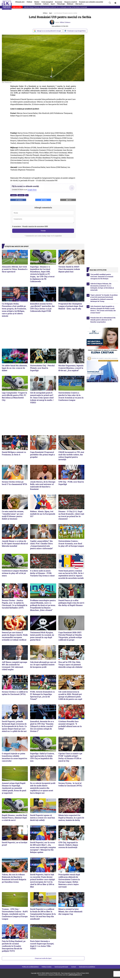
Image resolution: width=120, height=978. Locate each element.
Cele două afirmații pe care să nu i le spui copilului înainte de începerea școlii (43, 664)
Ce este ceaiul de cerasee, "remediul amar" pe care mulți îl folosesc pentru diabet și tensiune (13, 515)
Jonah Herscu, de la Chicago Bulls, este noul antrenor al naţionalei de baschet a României (42, 485)
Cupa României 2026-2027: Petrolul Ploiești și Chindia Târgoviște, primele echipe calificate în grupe (70, 636)
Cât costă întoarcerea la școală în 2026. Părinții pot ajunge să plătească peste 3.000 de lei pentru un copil (70, 695)
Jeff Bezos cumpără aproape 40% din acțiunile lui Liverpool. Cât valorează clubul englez (14, 666)
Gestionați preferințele (61, 967)
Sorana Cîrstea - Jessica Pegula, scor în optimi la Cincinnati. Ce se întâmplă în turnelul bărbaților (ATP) (14, 604)
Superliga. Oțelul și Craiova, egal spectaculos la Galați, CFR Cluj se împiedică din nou (42, 757)
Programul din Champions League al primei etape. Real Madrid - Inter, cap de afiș (70, 306)
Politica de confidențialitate (30, 967)
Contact (73, 967)
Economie (58, 2)
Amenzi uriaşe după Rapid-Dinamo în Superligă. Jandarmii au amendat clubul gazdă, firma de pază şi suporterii (14, 788)
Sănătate (38, 4)
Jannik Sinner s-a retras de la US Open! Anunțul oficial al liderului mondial (15, 543)
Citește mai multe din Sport (43, 958)
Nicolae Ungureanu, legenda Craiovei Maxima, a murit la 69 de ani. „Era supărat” (70, 368)
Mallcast (70, 4)
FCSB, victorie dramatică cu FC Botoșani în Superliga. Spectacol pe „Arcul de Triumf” (42, 695)
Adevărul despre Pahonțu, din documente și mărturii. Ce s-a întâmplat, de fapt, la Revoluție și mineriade (55, 7)
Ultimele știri (19, 2)
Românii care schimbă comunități (91, 2)
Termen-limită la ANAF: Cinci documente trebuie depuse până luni (69, 269)
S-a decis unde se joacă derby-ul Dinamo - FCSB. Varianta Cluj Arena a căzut (42, 573)
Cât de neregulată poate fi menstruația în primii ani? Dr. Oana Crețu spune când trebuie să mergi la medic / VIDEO (42, 397)
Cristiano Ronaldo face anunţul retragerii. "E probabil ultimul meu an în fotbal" (70, 725)
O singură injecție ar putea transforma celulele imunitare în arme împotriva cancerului (14, 757)
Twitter (44, 200)
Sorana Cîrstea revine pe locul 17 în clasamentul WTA (14, 482)
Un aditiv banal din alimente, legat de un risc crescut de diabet (14, 368)
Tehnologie (61, 4)
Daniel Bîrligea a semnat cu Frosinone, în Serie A (14, 453)
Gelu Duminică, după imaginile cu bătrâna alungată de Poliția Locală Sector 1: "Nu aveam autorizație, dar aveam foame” (103, 309)
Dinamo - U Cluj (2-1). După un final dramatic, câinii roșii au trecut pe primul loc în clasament (71, 515)
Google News (32, 189)
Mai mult (79, 4)
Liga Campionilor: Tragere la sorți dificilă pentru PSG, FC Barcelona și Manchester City (14, 396)
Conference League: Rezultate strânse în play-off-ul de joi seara (15, 573)
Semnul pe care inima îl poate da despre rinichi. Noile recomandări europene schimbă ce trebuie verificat (15, 636)
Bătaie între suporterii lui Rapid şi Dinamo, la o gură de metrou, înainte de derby (71, 817)
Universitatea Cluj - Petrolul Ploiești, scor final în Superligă (42, 368)
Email (69, 200)
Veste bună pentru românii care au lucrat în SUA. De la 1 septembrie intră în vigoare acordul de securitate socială (71, 574)
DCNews (7, 5)
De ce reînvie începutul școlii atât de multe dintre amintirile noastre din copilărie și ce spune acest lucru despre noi (42, 788)
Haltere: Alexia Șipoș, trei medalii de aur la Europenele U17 (42, 513)
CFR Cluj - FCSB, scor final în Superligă (71, 482)
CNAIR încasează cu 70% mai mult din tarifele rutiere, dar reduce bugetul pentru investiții (71, 456)
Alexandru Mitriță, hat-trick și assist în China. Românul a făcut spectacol (14, 269)
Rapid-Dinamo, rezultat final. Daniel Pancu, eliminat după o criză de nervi (14, 817)
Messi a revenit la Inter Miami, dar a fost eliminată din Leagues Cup (70, 911)
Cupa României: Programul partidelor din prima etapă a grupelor (42, 454)
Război (36, 2)
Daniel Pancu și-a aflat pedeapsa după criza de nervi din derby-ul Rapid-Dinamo (71, 602)
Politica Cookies (46, 967)
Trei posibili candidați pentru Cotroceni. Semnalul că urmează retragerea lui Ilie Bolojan (101, 276)
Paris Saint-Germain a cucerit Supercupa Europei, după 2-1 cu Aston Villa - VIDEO (42, 945)
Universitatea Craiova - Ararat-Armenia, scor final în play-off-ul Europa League (71, 543)
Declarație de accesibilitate (87, 967)
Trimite (43, 231)
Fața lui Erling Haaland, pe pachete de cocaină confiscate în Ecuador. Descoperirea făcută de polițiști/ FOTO (13, 946)
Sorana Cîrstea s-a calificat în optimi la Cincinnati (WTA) (15, 692)
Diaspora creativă (70, 2)
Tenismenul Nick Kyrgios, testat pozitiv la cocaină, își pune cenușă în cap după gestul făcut (42, 636)
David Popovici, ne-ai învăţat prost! (14, 843)
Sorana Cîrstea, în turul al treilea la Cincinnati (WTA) (70, 784)
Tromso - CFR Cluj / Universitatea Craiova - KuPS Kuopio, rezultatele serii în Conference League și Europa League (15, 914)
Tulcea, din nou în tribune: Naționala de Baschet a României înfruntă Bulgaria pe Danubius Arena (14, 878)
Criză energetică (47, 2)
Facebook (20, 200)
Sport (53, 4)
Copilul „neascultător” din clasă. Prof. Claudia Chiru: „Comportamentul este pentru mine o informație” (41, 545)
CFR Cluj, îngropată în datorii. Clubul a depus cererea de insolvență (68, 844)
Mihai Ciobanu (65, 22)
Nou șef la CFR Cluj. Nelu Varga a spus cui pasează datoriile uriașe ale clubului (70, 664)
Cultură (46, 4)
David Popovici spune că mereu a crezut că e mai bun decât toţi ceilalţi (42, 817)
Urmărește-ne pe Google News (76, 31)
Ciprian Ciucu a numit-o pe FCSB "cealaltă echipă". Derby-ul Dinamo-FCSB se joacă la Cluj (70, 757)
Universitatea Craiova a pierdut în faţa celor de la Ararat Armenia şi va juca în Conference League (71, 396)
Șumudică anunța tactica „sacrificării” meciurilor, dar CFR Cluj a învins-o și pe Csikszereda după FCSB (42, 307)
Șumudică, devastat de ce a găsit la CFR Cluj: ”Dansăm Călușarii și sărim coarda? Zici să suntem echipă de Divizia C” (42, 726)
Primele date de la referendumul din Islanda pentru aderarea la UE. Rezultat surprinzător (103, 320)
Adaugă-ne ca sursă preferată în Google (49, 31)
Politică (29, 2)
